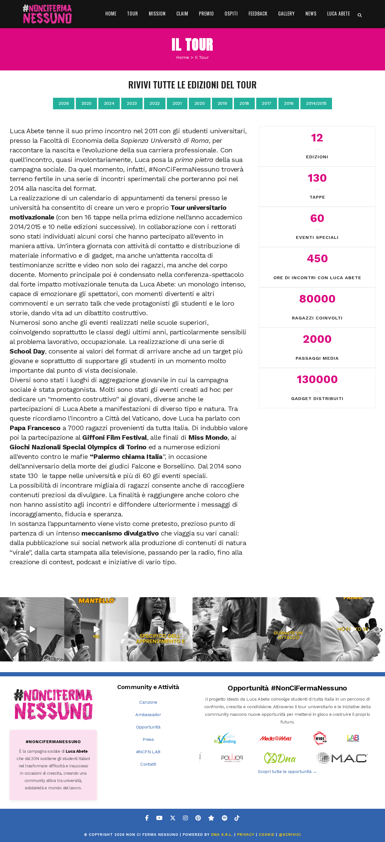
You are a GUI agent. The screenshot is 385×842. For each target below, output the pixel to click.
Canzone (148, 702)
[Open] (32, 629)
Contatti (148, 764)
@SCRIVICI (290, 834)
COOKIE (267, 834)
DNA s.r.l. (222, 834)
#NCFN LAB (148, 751)
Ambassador (148, 714)
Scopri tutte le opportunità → (287, 771)
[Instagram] (59, 656)
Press (148, 739)
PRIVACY (246, 834)
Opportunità (148, 727)
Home (182, 57)
